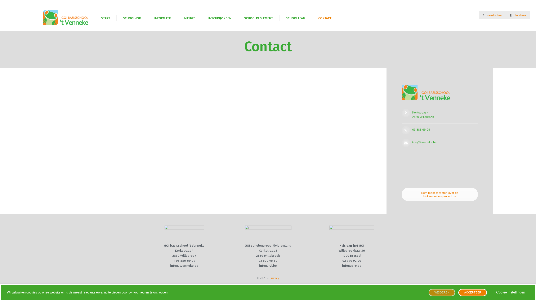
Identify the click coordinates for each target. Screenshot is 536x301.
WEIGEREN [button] (441, 292)
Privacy (274, 278)
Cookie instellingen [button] (510, 292)
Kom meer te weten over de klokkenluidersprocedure (439, 194)
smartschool (495, 15)
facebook (520, 15)
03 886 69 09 (421, 129)
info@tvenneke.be (424, 142)
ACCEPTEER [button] (472, 292)
